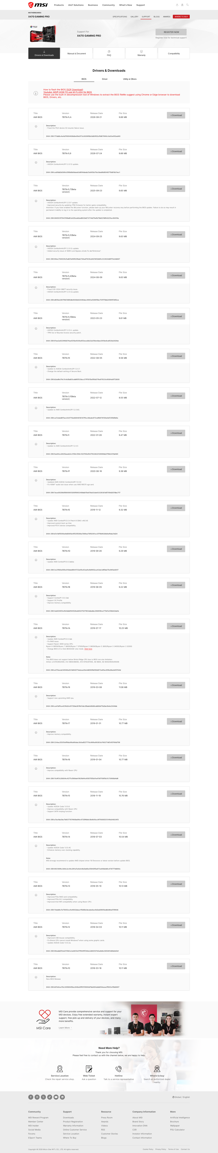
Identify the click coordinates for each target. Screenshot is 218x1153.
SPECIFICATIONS (120, 17)
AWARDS (166, 17)
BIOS (84, 79)
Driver (104, 79)
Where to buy (157, 1079)
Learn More (64, 1027)
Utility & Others (130, 79)
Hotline (119, 1077)
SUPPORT (146, 17)
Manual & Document (76, 54)
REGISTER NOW (171, 32)
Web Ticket (89, 1077)
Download (177, 115)
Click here (88, 649)
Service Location (59, 1077)
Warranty (141, 55)
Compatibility (174, 54)
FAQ (109, 55)
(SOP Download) (74, 89)
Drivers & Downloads (44, 55)
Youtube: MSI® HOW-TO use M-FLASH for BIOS (67, 92)
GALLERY (134, 17)
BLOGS (157, 17)
